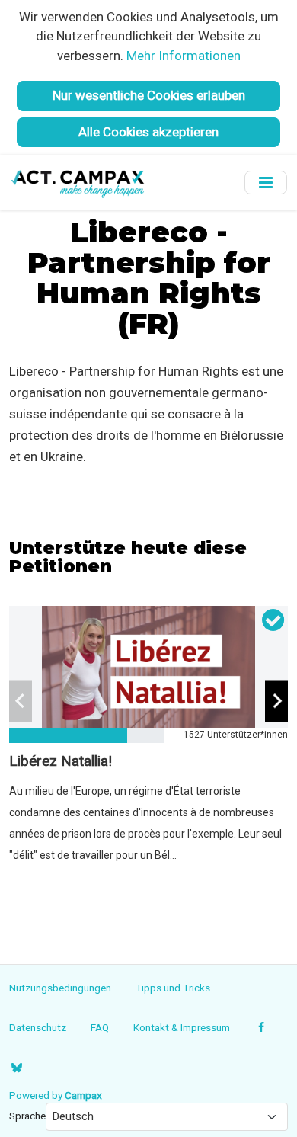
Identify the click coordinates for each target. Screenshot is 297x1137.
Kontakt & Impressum (181, 1027)
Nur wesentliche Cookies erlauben (149, 95)
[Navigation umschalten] (265, 182)
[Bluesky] (16, 1067)
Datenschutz (37, 1027)
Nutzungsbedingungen (60, 988)
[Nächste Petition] (276, 701)
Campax (83, 1095)
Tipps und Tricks (173, 988)
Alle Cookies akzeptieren (148, 131)
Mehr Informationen (183, 55)
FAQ (100, 1027)
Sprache (27, 1116)
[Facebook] (261, 1027)
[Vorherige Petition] (20, 701)
